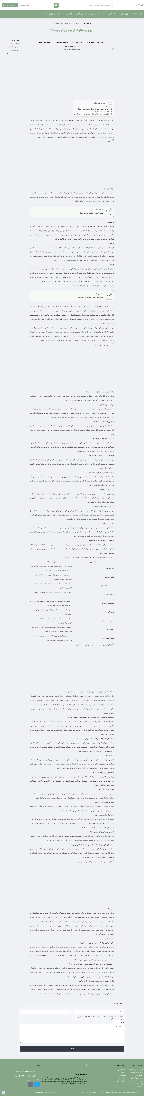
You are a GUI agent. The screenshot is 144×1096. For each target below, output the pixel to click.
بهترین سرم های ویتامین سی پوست (91, 297)
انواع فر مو (106, 106)
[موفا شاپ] (139, 5)
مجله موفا (122, 1075)
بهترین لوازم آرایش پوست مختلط (92, 213)
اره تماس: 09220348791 (24, 1076)
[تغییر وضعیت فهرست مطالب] (109, 103)
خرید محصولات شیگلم (136, 1069)
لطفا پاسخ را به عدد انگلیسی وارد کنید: (114, 1019)
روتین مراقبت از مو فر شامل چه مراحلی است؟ (94, 109)
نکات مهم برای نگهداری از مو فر (99, 111)
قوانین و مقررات (120, 1081)
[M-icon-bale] (30, 1084)
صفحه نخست (87, 23)
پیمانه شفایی (58, 42)
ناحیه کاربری (122, 1069)
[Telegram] (37, 1084)
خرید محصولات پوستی (136, 1081)
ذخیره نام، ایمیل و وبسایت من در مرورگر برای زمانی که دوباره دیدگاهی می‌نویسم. (100, 1017)
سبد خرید (123, 1072)
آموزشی (77, 23)
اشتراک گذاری (15, 50)
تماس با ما (122, 1078)
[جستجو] (56, 5)
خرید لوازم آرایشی (137, 1078)
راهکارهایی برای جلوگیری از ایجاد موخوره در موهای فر (92, 114)
